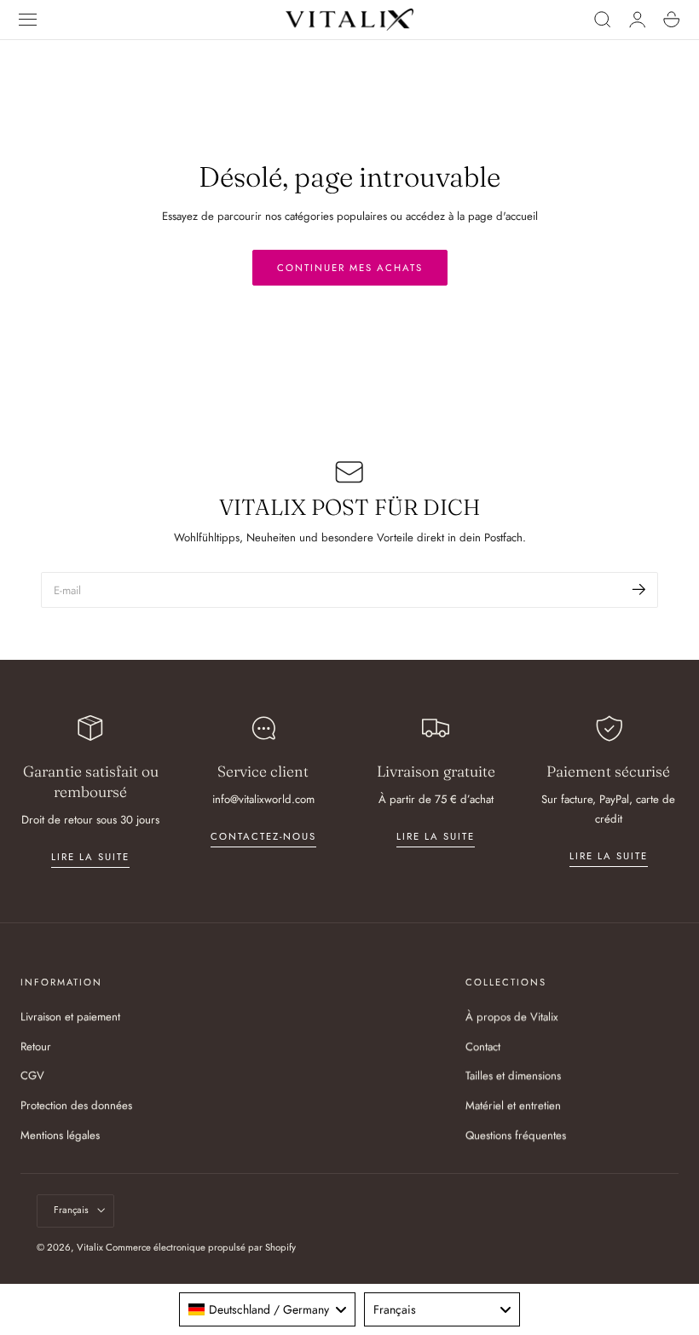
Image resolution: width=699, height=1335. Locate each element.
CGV (32, 1076)
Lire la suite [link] (90, 857)
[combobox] (267, 1309)
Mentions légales (60, 1135)
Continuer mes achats (350, 268)
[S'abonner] (639, 588)
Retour (35, 1046)
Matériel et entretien (513, 1106)
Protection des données (76, 1106)
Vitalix (90, 1247)
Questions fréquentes (515, 1135)
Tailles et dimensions (513, 1076)
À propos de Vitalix (511, 1016)
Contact (482, 1046)
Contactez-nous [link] (263, 836)
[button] (28, 19)
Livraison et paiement (70, 1016)
